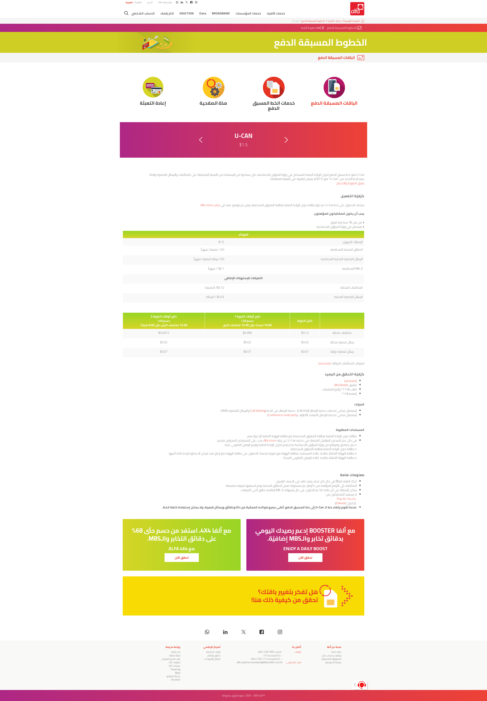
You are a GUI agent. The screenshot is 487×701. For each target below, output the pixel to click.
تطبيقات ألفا (174, 662)
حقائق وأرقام (214, 655)
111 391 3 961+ (259, 659)
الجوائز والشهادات (212, 659)
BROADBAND (221, 13)
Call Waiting (258, 410)
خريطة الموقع (173, 676)
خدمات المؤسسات (248, 13)
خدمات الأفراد (276, 13)
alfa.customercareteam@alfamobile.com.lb (259, 662)
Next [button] (286, 140)
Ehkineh (341, 503)
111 (265, 655)
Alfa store (269, 440)
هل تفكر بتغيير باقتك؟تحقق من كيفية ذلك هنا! (284, 595)
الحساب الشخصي (143, 13)
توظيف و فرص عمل (331, 655)
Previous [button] (201, 140)
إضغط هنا (350, 381)
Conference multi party (282, 415)
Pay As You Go (347, 499)
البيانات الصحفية (213, 652)
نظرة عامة (336, 652)
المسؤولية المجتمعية (331, 659)
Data (202, 13)
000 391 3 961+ (266, 652)
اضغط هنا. (324, 363)
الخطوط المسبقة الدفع (313, 21)
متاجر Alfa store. (210, 205)
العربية (129, 2)
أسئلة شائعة (174, 655)
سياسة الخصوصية (333, 662)
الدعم (150, 2)
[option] (243, 140)
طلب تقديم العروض (171, 659)
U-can (295, 21)
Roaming (175, 669)
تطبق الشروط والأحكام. (350, 183)
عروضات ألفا (174, 665)
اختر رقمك (167, 13)
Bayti (177, 672)
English (138, 2)
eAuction (187, 13)
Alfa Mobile (340, 385)
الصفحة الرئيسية (352, 21)
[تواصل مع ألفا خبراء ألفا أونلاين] (359, 685)
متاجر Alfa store (165, 2)
